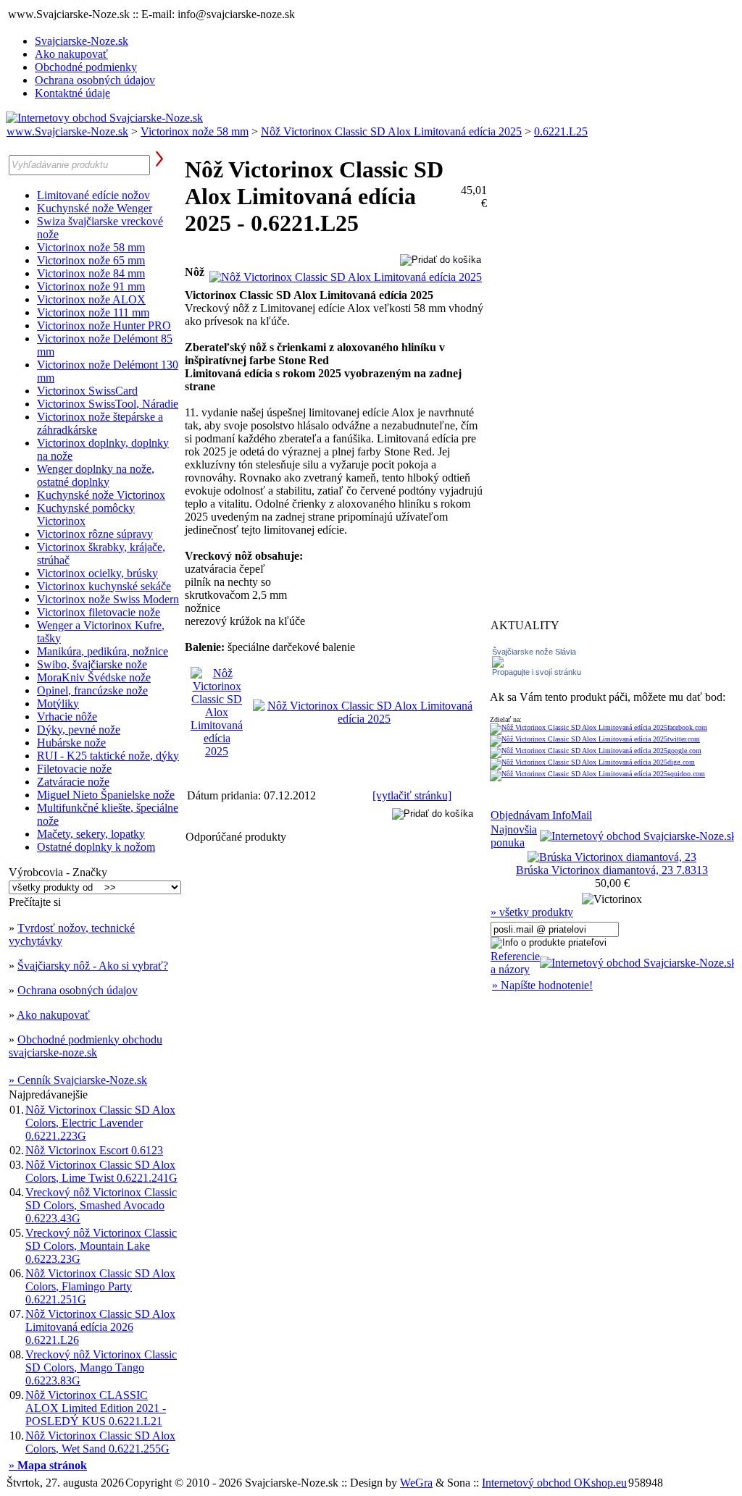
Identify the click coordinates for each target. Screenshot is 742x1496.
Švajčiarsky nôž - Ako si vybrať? (92, 965)
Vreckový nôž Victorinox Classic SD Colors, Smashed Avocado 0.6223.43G (101, 1205)
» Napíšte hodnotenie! (542, 985)
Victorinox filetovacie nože (98, 612)
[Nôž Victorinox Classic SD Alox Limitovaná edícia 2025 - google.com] (595, 751)
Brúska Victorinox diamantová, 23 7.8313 (612, 870)
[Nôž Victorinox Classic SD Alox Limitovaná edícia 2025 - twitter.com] (595, 739)
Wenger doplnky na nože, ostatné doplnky (95, 475)
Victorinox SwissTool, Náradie (107, 404)
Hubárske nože (71, 742)
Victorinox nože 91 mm (91, 286)
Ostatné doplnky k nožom (96, 847)
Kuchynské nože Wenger (94, 208)
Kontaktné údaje (72, 93)
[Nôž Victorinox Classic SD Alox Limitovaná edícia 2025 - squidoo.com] (597, 774)
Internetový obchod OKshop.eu (554, 1482)
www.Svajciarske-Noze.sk (67, 131)
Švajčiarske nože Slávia (534, 651)
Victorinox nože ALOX (91, 299)
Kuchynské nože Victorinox (101, 495)
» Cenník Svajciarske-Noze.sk (78, 1080)
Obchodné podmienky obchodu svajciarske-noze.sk (85, 1046)
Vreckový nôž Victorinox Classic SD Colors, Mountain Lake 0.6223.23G (101, 1246)
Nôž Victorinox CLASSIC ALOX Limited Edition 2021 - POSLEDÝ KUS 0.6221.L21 (95, 1408)
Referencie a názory (515, 962)
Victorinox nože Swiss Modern (108, 599)
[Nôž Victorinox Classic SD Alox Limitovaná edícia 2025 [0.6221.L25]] (345, 277)
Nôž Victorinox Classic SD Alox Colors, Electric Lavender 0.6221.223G (100, 1123)
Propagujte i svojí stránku (536, 672)
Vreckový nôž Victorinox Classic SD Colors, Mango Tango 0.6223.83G (101, 1367)
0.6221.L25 (561, 131)
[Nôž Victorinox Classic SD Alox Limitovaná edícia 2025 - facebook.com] (598, 727)
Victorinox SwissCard (87, 390)
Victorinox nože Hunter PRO (104, 325)
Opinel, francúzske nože (92, 690)
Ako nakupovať (71, 54)
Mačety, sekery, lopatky (91, 834)
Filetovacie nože (74, 768)
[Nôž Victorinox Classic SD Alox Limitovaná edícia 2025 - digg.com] (592, 762)
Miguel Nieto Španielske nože (106, 795)
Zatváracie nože (73, 782)
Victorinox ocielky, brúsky (97, 573)
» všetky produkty (532, 912)
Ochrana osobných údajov (95, 80)
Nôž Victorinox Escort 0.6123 (94, 1150)
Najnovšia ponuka (514, 836)
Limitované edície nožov (93, 195)
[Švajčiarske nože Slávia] (498, 663)
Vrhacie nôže (67, 716)
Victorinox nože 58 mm (195, 131)
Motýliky (58, 703)
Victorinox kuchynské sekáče (104, 586)
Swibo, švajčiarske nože (92, 664)
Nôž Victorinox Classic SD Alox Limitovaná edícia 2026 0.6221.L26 (100, 1327)
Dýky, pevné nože (78, 729)
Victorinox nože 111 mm (93, 312)
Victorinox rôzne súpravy (95, 534)
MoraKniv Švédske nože (94, 677)
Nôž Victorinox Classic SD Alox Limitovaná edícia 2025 (391, 131)
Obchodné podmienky (86, 67)
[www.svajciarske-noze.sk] (104, 118)
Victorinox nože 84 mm (91, 273)
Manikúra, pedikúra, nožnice (102, 651)
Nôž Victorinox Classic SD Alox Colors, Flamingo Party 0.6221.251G (100, 1286)
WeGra (416, 1482)
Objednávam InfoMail (541, 815)
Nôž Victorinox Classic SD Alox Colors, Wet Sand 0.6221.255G (100, 1442)
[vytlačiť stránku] (411, 795)
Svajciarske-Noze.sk (81, 41)
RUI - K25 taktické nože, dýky (108, 755)
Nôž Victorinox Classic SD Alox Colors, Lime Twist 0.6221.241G (101, 1171)
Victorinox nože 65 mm (91, 260)
